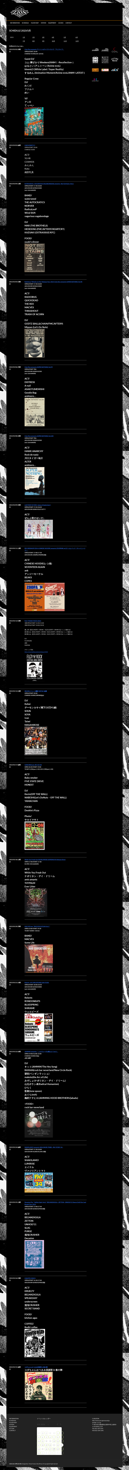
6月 (77, 37)
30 (62, 1449)
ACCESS (60, 23)
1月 (24, 37)
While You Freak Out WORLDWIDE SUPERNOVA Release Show (45, 859)
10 (39, 1441)
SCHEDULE (25, 23)
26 (46, 1449)
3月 (43, 37)
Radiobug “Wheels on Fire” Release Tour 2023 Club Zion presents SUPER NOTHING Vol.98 (53, 282)
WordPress (39, 1464)
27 (50, 1449)
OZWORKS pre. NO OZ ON (33, 765)
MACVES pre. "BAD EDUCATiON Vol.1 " (37, 926)
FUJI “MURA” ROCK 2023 (33, 621)
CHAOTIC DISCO (30, 1278)
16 (62, 1441)
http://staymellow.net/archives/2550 (36, 652)
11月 (65, 41)
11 (42, 1441)
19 (46, 1445)
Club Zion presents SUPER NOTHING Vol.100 (39, 436)
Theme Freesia (32, 1464)
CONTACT (69, 23)
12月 (77, 41)
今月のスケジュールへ (16, 46)
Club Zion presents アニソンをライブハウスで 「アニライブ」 (44, 49)
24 (39, 1449)
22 (58, 1445)
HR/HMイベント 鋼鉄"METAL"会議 (36, 691)
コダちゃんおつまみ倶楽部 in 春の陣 (36, 1367)
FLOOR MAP (35, 23)
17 (39, 1445)
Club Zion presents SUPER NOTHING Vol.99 (39, 367)
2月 (33, 37)
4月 (53, 37)
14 (54, 1441)
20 (50, 1445)
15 (58, 1441)
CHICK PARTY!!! (30, 145)
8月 (33, 41)
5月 (65, 37)
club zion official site (15, 1464)
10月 (53, 41)
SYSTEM (43, 23)
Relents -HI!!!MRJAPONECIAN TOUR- (37, 982)
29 (46, 1433)
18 (42, 1445)
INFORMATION (15, 23)
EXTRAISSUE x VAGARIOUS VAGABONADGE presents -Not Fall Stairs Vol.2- (49, 183)
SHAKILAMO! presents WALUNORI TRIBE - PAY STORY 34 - (44, 1147)
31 (39, 1453)
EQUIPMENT (52, 23)
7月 (24, 41)
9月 (43, 41)
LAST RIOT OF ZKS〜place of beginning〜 (38, 505)
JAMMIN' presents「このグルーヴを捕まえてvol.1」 (41, 1051)
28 (42, 1433)
